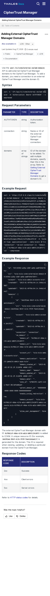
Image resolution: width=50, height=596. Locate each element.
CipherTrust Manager (24, 54)
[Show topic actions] (46, 34)
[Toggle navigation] (44, 3)
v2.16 (41, 54)
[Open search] (37, 3)
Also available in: (9, 44)
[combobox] (26, 44)
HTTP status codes (19, 497)
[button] (25, 26)
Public (7, 54)
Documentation (11, 59)
